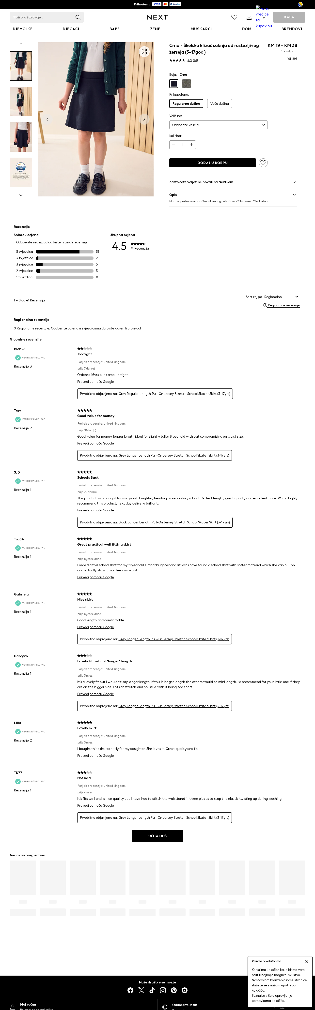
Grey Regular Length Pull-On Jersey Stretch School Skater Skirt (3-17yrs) (174, 394)
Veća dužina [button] (219, 104)
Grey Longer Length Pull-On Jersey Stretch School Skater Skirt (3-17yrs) (174, 455)
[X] (141, 990)
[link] (249, 17)
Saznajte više (262, 996)
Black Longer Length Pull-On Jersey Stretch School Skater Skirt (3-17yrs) (174, 522)
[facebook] (130, 990)
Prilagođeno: (179, 94)
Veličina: (175, 116)
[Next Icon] (157, 17)
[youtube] (184, 990)
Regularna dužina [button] (186, 104)
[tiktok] (152, 990)
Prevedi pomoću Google (95, 382)
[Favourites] (234, 17)
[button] (173, 83)
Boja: (173, 75)
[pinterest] (173, 990)
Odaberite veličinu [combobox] (186, 125)
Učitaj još (157, 836)
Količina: (175, 136)
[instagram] (163, 990)
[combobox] (279, 297)
